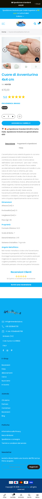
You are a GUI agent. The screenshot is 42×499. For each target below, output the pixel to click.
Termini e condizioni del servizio (14, 443)
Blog (3, 416)
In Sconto (5, 385)
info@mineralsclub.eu (13, 321)
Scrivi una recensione (21, 284)
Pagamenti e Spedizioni (27, 144)
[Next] (37, 50)
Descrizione (10, 144)
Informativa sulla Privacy (11, 431)
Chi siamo (6, 400)
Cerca (4, 377)
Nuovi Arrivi (6, 381)
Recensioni (6, 365)
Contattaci (6, 408)
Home (4, 32)
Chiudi (5, 4)
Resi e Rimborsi (7, 435)
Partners (5, 404)
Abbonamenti (7, 373)
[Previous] (5, 50)
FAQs (21, 148)
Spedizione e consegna (11, 439)
